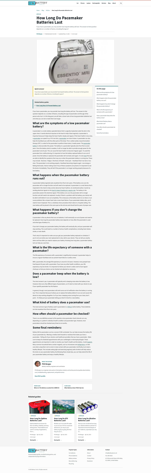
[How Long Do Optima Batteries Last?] (39, 407)
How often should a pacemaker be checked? (106, 128)
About (114, 3)
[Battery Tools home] (37, 3)
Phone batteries (73, 456)
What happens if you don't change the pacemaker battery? (106, 105)
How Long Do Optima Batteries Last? (38, 419)
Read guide (33, 440)
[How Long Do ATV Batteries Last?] (63, 407)
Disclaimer (90, 461)
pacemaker (37, 138)
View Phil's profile (40, 376)
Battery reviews (73, 458)
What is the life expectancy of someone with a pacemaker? (105, 111)
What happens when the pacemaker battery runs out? (106, 99)
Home (38, 10)
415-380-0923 (108, 456)
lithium (70, 307)
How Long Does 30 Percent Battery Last (48, 106)
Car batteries (72, 453)
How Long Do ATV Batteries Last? (61, 419)
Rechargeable (96, 3)
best (85, 156)
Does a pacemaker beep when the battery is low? (106, 117)
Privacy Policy (90, 458)
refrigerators (81, 345)
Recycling (71, 464)
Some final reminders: (103, 133)
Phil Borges (39, 34)
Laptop (88, 3)
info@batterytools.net (111, 453)
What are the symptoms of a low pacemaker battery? (105, 93)
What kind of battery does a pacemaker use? (104, 122)
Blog (109, 3)
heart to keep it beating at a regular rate (63, 190)
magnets (89, 342)
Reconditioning (73, 461)
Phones (83, 3)
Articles (48, 10)
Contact (89, 456)
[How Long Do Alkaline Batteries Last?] (88, 407)
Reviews (104, 3)
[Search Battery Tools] (121, 3)
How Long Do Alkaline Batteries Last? (87, 419)
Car (77, 3)
